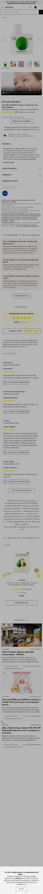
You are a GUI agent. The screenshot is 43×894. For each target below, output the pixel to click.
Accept (21, 889)
